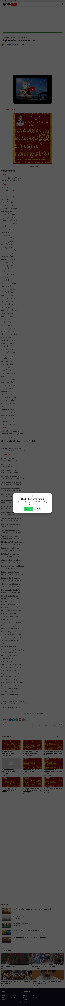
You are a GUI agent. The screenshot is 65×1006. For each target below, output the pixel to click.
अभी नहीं (37, 509)
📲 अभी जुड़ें (28, 509)
